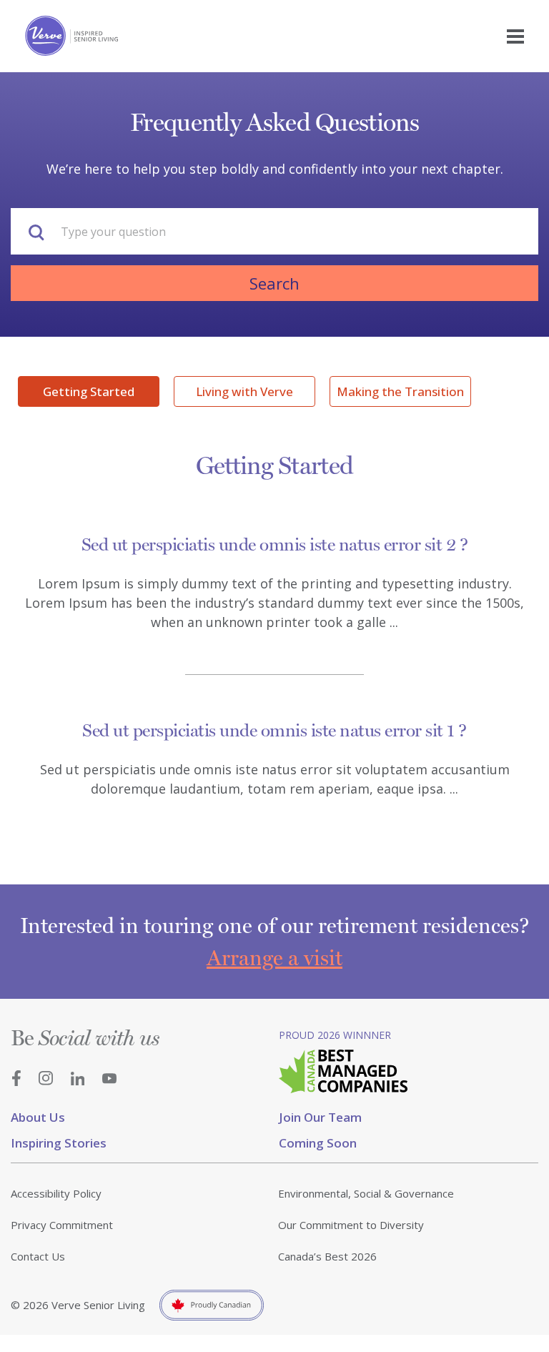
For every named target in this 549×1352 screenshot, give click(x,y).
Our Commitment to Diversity (351, 1225)
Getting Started (88, 391)
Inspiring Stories (59, 1143)
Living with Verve (244, 391)
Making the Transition (400, 391)
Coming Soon (318, 1143)
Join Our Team (320, 1117)
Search (274, 283)
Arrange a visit (274, 957)
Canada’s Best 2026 (327, 1256)
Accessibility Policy (56, 1193)
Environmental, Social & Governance (366, 1193)
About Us (38, 1117)
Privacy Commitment (62, 1225)
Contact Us (38, 1256)
